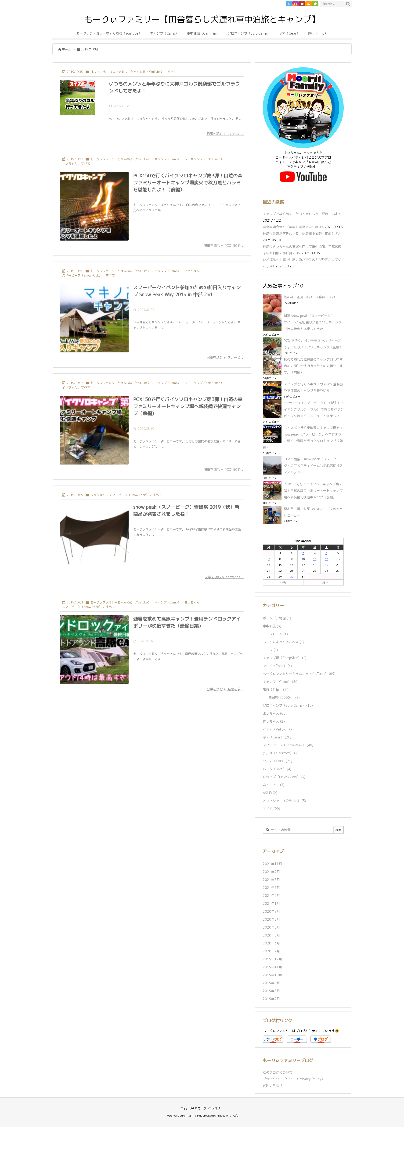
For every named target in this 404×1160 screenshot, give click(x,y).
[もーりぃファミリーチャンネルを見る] (303, 176)
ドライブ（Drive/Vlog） (284, 777)
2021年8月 (271, 879)
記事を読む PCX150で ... (224, 245)
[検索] (348, 4)
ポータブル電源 (277, 618)
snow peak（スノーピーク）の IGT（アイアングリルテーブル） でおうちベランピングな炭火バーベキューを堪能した (314, 409)
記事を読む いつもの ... (225, 133)
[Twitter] (289, 3)
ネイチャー (274, 785)
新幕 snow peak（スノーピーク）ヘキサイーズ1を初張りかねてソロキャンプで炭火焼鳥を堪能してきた (313, 322)
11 (314, 559)
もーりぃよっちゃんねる (283, 642)
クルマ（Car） (277, 761)
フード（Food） (277, 665)
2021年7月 (271, 887)
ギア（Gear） (277, 737)
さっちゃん (192, 271)
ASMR (270, 793)
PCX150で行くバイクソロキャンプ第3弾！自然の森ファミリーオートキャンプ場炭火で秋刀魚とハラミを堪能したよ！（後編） (187, 182)
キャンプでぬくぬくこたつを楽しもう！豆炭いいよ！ (302, 214)
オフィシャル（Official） (284, 800)
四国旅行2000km (284, 697)
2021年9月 (271, 871)
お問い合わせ (272, 1085)
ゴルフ (94, 72)
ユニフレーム (275, 634)
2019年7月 (271, 999)
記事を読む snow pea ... (224, 577)
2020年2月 (271, 951)
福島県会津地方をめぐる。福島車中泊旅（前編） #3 (301, 233)
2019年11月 (272, 967)
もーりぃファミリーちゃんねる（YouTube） (133, 72)
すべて (172, 72)
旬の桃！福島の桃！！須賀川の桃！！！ (313, 297)
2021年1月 (271, 903)
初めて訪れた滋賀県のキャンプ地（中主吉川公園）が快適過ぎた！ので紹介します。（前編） (313, 366)
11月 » (323, 582)
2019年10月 (272, 975)
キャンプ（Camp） (168, 159)
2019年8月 (271, 991)
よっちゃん (69, 163)
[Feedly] (315, 3)
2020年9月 (271, 911)
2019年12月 (272, 959)
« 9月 (283, 582)
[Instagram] (295, 3)
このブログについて (277, 1072)
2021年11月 (272, 864)
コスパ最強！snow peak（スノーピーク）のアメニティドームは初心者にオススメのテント (313, 465)
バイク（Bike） (277, 769)
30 (291, 576)
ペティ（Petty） (278, 729)
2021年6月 (271, 895)
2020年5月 (271, 935)
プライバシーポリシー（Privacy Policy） (294, 1079)
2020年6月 (271, 927)
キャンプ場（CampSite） (285, 658)
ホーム (66, 49)
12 (326, 559)
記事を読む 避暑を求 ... (225, 689)
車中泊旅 (272, 626)
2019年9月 (271, 983)
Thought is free (227, 1115)
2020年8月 (271, 919)
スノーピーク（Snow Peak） (82, 275)
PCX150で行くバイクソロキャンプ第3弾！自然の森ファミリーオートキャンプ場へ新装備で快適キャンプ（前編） (187, 406)
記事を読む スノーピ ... (225, 357)
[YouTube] (302, 3)
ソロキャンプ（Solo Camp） (204, 159)
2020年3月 (271, 943)
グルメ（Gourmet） (281, 753)
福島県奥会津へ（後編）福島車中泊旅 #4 (293, 227)
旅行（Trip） (276, 689)
